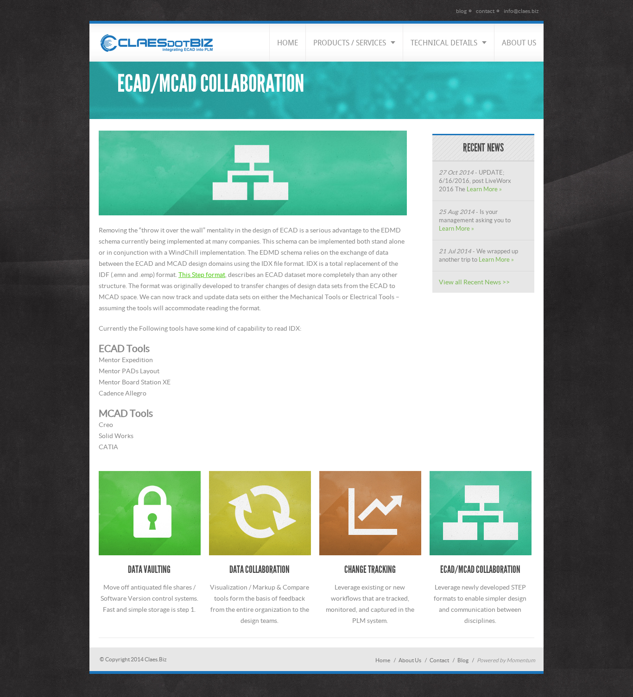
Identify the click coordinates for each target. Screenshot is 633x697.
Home (382, 660)
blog (461, 11)
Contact (439, 660)
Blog (462, 660)
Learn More (482, 189)
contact (485, 11)
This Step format (201, 274)
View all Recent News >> (474, 282)
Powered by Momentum (506, 660)
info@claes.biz (521, 11)
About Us (410, 660)
